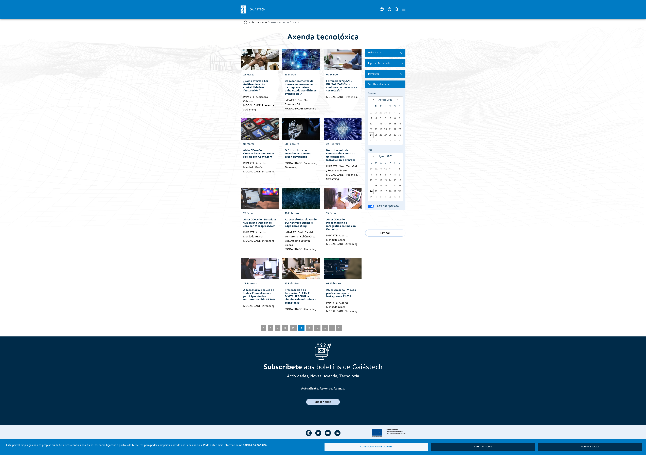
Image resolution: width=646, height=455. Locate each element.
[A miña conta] (382, 9)
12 (381, 124)
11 (376, 124)
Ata (370, 150)
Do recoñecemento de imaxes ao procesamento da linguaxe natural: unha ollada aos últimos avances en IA (301, 87)
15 (395, 124)
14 (390, 124)
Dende (372, 93)
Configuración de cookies (376, 447)
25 (376, 135)
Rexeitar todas (483, 447)
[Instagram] (309, 433)
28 (390, 135)
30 (399, 135)
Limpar (385, 233)
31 (371, 140)
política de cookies (255, 445)
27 (385, 135)
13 (385, 124)
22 (395, 129)
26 (381, 135)
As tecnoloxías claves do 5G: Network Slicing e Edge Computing (301, 222)
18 (376, 129)
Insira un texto (376, 52)
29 (395, 135)
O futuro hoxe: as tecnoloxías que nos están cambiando (298, 153)
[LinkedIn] (337, 433)
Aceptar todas (590, 447)
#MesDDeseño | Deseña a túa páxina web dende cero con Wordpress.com (259, 222)
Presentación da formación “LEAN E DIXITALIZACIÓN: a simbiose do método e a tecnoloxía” (300, 296)
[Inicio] (256, 7)
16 (400, 124)
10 (371, 124)
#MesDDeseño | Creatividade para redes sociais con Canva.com (258, 153)
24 (371, 135)
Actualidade (259, 22)
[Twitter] (318, 433)
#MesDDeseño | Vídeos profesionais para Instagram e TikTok (341, 293)
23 (400, 129)
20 (385, 129)
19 (381, 129)
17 (371, 129)
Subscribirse (323, 401)
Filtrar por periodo (387, 206)
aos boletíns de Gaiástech (323, 367)
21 (390, 129)
